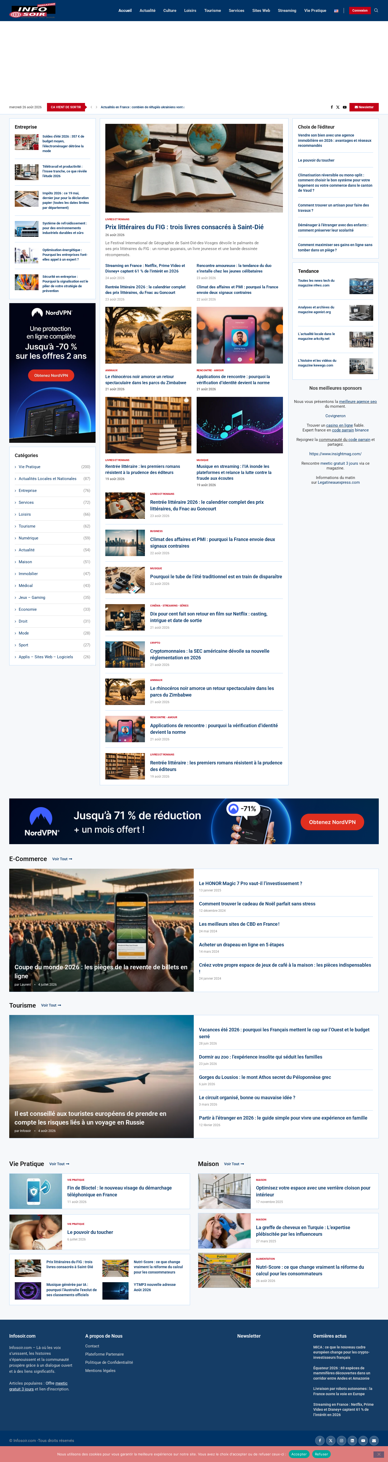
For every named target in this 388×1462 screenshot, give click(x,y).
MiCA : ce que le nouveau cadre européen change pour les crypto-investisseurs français (341, 1352)
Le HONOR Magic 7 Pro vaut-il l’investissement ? (250, 883)
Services (236, 10)
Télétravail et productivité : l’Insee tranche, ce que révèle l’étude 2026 (64, 171)
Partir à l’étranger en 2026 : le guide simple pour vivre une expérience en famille (283, 1118)
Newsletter (365, 107)
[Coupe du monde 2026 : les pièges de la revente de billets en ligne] (101, 930)
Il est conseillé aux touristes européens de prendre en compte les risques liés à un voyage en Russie (90, 1118)
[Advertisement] (194, 63)
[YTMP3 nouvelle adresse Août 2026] (115, 1291)
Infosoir (25, 1131)
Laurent (25, 984)
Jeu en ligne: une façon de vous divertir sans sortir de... (139, 107)
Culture (169, 10)
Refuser (321, 1454)
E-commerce (28, 859)
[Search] (376, 10)
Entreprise (54, 490)
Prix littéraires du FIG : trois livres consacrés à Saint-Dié (184, 227)
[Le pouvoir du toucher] (36, 1232)
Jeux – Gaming (54, 597)
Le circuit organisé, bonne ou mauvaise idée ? (247, 1097)
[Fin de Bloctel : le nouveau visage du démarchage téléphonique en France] (36, 1191)
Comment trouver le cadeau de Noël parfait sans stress (257, 903)
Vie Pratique (315, 10)
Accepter (299, 1454)
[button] (91, 107)
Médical (54, 585)
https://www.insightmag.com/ (335, 454)
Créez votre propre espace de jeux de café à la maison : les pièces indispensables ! (285, 968)
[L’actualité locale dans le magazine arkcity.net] (361, 339)
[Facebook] (331, 107)
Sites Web (261, 10)
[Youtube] (345, 107)
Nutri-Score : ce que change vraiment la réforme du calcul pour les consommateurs (158, 1267)
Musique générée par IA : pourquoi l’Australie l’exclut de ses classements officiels (71, 1289)
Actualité (147, 10)
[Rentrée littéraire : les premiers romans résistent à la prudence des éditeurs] (148, 439)
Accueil (125, 10)
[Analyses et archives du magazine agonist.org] (361, 313)
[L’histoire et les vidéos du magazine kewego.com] (361, 366)
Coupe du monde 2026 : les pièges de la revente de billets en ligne (101, 971)
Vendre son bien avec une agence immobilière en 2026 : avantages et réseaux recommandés (334, 140)
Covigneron (335, 415)
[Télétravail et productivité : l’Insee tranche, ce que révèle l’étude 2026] (27, 172)
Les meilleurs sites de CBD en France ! (239, 924)
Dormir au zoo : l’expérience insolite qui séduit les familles (260, 1057)
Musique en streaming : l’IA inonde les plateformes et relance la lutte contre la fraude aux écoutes (234, 472)
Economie (54, 609)
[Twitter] (338, 107)
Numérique (54, 538)
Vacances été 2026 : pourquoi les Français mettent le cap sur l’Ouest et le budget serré (284, 1033)
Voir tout (60, 859)
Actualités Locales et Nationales (54, 478)
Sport (54, 645)
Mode (54, 633)
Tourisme (212, 10)
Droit (54, 621)
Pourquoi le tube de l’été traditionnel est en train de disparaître (216, 576)
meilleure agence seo (358, 401)
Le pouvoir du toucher (316, 160)
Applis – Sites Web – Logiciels (54, 657)
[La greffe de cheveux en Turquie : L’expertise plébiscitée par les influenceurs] (224, 1230)
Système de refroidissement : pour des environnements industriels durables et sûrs (64, 228)
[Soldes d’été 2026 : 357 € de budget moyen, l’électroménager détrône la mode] (27, 142)
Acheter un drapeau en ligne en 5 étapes (241, 944)
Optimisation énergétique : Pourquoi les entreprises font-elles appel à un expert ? (65, 254)
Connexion (360, 10)
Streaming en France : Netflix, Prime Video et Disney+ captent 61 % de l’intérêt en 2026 (343, 1409)
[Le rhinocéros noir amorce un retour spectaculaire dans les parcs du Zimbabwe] (148, 349)
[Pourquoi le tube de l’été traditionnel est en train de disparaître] (125, 580)
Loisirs (190, 10)
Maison (54, 562)
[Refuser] (378, 1454)
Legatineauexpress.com (339, 482)
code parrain (359, 439)
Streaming (287, 10)
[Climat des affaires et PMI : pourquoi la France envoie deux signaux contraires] (125, 543)
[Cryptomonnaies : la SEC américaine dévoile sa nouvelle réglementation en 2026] (125, 654)
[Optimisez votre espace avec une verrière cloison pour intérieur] (224, 1191)
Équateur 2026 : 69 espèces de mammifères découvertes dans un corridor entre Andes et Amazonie (341, 1373)
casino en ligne (339, 425)
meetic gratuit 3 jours (339, 463)
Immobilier (54, 573)
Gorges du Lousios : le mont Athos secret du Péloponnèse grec (265, 1077)
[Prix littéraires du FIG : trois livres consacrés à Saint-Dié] (194, 191)
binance (350, 430)
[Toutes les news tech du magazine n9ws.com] (361, 286)
